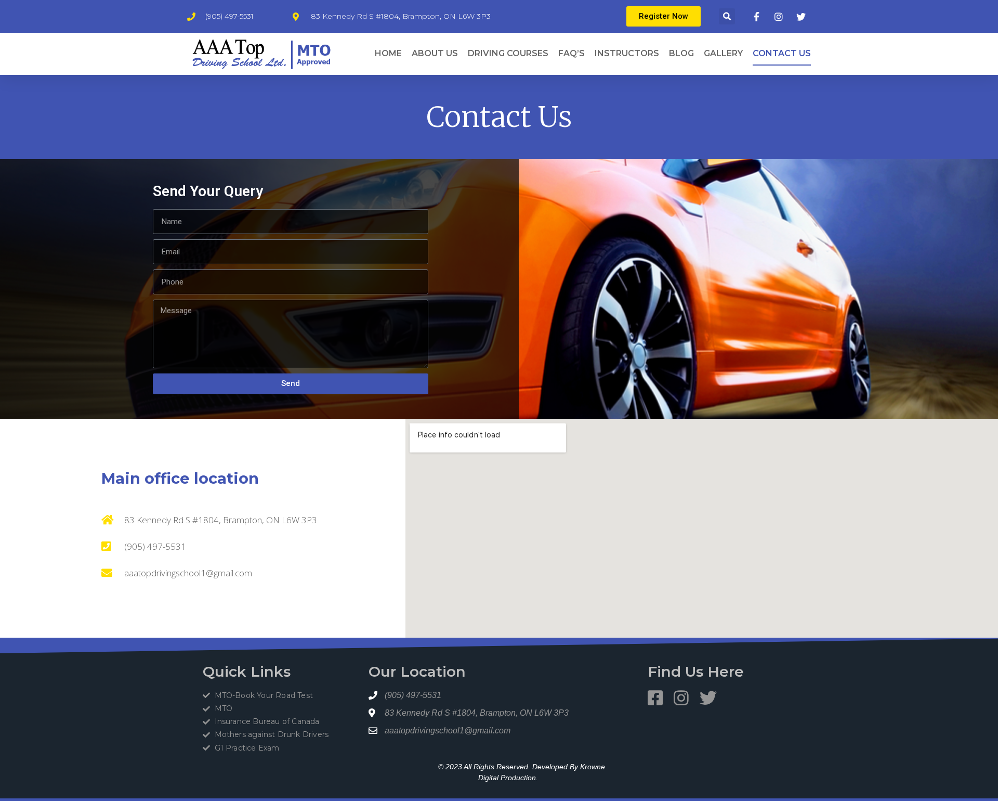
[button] (727, 16)
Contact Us (782, 53)
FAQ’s (571, 53)
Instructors (627, 53)
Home (388, 53)
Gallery (723, 53)
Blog (681, 53)
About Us (435, 53)
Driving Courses (508, 53)
